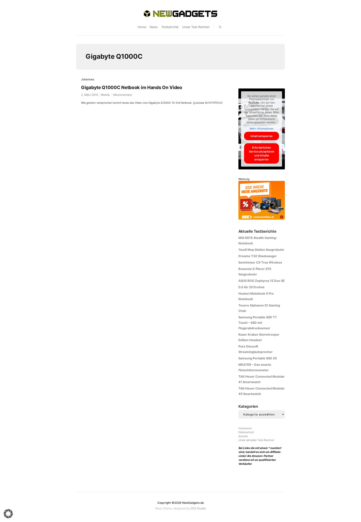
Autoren (243, 436)
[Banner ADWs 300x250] (261, 201)
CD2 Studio (198, 508)
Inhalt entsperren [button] (261, 136)
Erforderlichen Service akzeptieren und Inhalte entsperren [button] (261, 153)
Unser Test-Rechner (195, 27)
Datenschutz (246, 432)
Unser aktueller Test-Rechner (256, 440)
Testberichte (170, 27)
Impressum (245, 428)
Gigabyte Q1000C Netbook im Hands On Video (131, 87)
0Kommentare (122, 95)
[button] (8, 513)
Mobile (105, 95)
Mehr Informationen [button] (262, 128)
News (153, 27)
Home (142, 27)
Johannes (87, 79)
